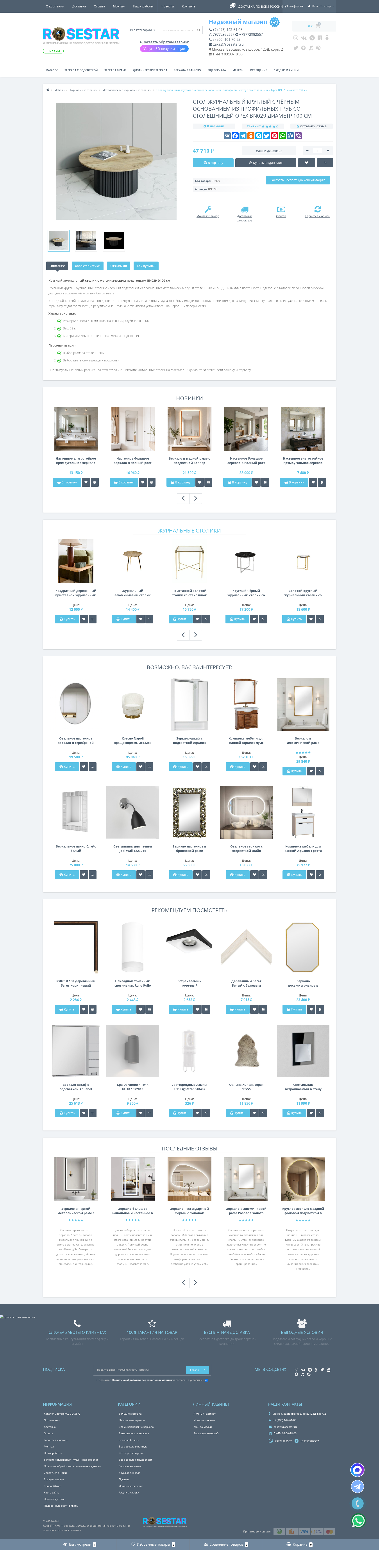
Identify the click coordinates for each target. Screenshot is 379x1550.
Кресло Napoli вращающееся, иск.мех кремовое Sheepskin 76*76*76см (132, 740)
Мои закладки (203, 1427)
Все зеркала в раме (131, 1453)
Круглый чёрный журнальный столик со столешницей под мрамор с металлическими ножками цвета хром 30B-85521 (246, 593)
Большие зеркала (130, 1414)
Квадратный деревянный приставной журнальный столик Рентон (75, 593)
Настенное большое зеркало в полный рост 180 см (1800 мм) (133, 460)
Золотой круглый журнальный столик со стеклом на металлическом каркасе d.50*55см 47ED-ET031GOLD (303, 593)
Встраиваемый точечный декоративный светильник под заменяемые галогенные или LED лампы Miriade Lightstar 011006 (189, 983)
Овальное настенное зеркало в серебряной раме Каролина (76, 740)
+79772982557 (250, 34)
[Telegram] (312, 39)
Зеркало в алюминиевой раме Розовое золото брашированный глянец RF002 (303, 740)
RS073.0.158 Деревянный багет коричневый (75, 983)
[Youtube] (320, 39)
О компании (55, 6)
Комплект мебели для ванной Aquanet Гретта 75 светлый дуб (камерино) (303, 848)
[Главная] (47, 90)
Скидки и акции (286, 70)
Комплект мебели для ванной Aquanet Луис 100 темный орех (246, 740)
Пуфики (124, 1479)
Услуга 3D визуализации (164, 48)
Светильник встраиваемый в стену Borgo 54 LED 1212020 (303, 1087)
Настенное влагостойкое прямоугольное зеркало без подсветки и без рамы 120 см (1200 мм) (303, 460)
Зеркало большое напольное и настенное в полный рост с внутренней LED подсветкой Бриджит (132, 1211)
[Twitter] (295, 49)
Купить (69, 619)
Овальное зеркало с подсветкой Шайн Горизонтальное (246, 848)
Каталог (52, 70)
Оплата (99, 6)
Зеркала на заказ (130, 1466)
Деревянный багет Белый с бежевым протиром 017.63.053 (246, 983)
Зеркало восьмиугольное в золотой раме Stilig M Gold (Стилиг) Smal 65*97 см (303, 983)
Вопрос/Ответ (53, 1486)
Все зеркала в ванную (133, 1446)
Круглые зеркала (129, 1473)
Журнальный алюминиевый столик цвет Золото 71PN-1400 (132, 593)
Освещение (258, 70)
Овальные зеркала (131, 1486)
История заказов (204, 1420)
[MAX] (357, 1470)
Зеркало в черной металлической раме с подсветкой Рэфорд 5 (75, 1211)
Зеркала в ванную (187, 70)
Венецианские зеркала (134, 1433)
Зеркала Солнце (129, 1440)
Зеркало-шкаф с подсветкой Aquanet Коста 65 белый (189, 740)
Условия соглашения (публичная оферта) (71, 1460)
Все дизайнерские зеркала (136, 1427)
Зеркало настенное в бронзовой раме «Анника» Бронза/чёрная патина (189, 848)
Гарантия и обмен (56, 1440)
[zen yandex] (303, 49)
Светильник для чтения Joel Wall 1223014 (132, 848)
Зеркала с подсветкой (81, 70)
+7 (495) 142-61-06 (227, 29)
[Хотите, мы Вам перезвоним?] (357, 1503)
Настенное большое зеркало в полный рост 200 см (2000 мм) (246, 460)
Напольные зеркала (132, 1420)
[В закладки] (86, 482)
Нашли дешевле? (269, 151)
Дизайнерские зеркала (150, 70)
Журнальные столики (189, 530)
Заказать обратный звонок (165, 42)
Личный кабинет (205, 1414)
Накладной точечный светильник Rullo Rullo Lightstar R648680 (132, 983)
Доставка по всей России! (261, 6)
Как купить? (146, 266)
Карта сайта (51, 1492)
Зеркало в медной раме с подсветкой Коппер (189, 460)
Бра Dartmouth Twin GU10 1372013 (132, 1087)
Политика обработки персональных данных (72, 1466)
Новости (167, 6)
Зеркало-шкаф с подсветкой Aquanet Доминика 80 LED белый (76, 1087)
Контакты (189, 6)
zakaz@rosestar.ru (228, 44)
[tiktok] (311, 49)
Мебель (237, 70)
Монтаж (119, 6)
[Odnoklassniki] (327, 39)
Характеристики (87, 266)
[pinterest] (318, 49)
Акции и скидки (129, 1492)
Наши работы (143, 6)
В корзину (69, 482)
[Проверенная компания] (17, 1317)
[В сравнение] (95, 482)
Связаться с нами (55, 1473)
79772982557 (223, 34)
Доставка (79, 6)
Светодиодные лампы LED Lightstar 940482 (189, 1087)
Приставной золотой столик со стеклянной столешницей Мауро (189, 593)
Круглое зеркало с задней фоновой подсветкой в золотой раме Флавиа (303, 1211)
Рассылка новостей (206, 1433)
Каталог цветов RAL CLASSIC (62, 1414)
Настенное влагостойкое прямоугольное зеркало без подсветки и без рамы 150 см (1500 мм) (75, 460)
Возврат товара (54, 1479)
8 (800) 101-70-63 (226, 39)
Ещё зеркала (216, 70)
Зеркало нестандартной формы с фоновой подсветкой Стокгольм (189, 1211)
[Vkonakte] (304, 39)
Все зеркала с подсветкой (135, 1460)
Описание (57, 266)
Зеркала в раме (115, 70)
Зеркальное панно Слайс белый (76, 848)
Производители (54, 1499)
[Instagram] (295, 39)
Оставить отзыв (313, 126)
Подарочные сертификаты (61, 1506)
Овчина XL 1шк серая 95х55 (246, 1087)
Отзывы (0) (118, 266)
